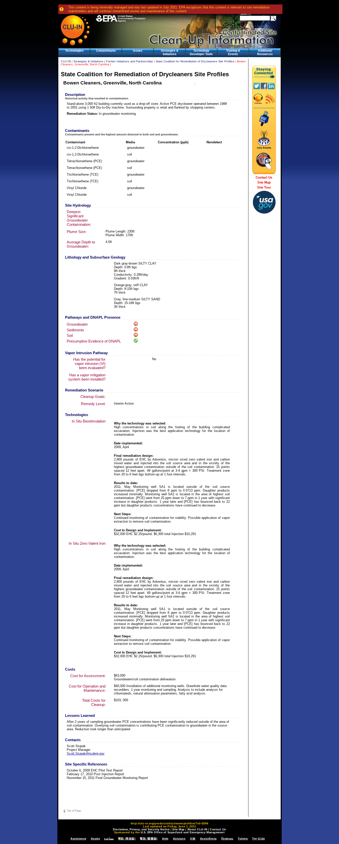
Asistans (179, 838)
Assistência (208, 838)
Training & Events (233, 52)
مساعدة (109, 838)
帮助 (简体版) (127, 838)
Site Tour (264, 187)
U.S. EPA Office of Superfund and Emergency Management (183, 832)
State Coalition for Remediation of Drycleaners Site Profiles (195, 61)
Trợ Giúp (258, 838)
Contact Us (264, 177)
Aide (165, 838)
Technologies (74, 50)
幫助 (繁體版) (148, 838)
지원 (193, 838)
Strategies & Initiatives (169, 52)
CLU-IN (66, 61)
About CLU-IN (197, 829)
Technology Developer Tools (201, 52)
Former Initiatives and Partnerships (129, 61)
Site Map (264, 182)
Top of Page (74, 810)
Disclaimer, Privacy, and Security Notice (141, 829)
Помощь (227, 838)
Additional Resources (265, 52)
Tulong (243, 838)
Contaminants (106, 50)
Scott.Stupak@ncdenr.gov (85, 753)
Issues (137, 50)
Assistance (78, 838)
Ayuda (95, 838)
